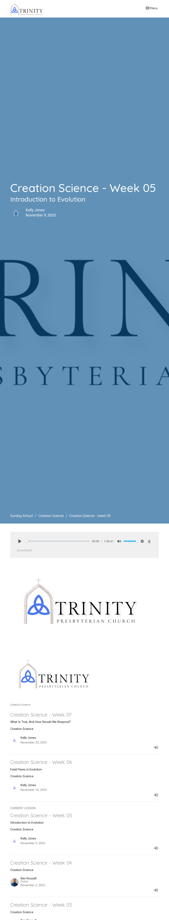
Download (24, 550)
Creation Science (51, 516)
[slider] (57, 541)
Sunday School (21, 516)
